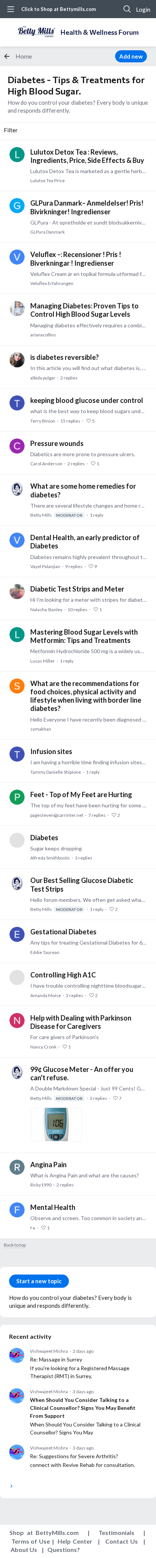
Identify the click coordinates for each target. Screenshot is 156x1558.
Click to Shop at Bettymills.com (58, 9)
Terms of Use (30, 1541)
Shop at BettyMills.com (44, 1532)
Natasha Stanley (46, 609)
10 (77, 609)
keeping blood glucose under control (86, 400)
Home (24, 56)
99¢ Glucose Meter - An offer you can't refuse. (81, 1073)
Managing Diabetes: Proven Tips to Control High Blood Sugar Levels (84, 310)
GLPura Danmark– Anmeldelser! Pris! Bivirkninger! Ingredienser (87, 207)
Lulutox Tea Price (47, 180)
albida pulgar (42, 378)
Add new (131, 56)
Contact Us (121, 1541)
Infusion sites (51, 751)
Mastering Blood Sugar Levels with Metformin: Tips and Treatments (84, 636)
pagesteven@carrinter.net (56, 815)
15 (70, 421)
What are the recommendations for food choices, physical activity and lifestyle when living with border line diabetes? (85, 695)
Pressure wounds (57, 443)
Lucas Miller (42, 661)
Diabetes (44, 837)
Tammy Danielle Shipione (55, 772)
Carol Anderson (46, 463)
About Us (24, 1549)
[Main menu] (10, 9)
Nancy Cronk (43, 1047)
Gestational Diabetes (63, 932)
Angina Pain (48, 1164)
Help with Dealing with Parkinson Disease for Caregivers (80, 1022)
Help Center (75, 1541)
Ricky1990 (40, 1185)
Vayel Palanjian (45, 566)
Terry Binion (42, 421)
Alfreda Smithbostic (50, 858)
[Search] (127, 9)
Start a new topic (39, 1281)
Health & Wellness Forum (100, 32)
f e (32, 1228)
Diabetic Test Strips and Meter (77, 589)
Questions (62, 1549)
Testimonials (116, 1532)
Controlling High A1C (63, 975)
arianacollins (43, 335)
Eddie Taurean (44, 952)
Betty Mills (56, 515)
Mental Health (52, 1207)
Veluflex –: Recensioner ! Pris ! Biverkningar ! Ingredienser (75, 258)
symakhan (40, 729)
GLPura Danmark (47, 232)
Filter (11, 130)
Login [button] (143, 9)
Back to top (15, 1245)
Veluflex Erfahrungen (51, 283)
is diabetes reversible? (64, 357)
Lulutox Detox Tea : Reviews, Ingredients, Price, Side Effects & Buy (87, 156)
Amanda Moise (45, 995)
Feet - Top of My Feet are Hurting (81, 794)
